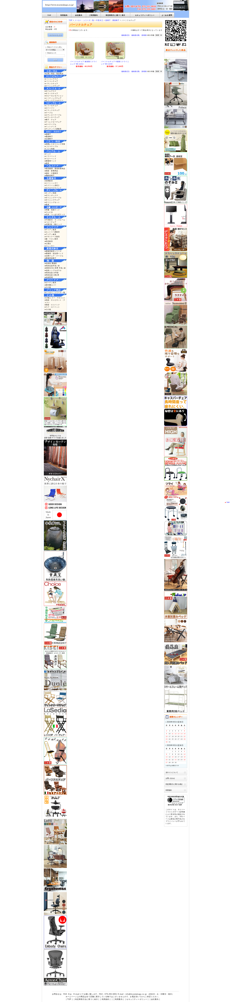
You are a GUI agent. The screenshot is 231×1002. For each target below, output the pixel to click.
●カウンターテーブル (53, 115)
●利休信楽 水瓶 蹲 (52, 275)
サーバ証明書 (179, 812)
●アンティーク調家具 (53, 129)
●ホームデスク (50, 91)
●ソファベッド (50, 156)
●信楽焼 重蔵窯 (51, 263)
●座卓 (47, 204)
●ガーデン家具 (50, 282)
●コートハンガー (51, 183)
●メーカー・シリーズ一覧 (55, 292)
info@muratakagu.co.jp (136, 994)
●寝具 (47, 163)
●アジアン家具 (50, 234)
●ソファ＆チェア (51, 105)
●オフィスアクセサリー (54, 100)
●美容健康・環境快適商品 (55, 168)
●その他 (48, 287)
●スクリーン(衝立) (52, 185)
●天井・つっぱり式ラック (55, 214)
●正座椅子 (49, 139)
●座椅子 (48, 134)
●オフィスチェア (51, 93)
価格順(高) (135, 35)
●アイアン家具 (50, 230)
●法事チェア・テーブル (54, 256)
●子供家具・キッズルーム (55, 220)
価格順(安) (125, 35)
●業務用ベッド (50, 161)
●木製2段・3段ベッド (53, 224)
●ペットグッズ (50, 126)
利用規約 (64, 15)
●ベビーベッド (50, 158)
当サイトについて (172, 772)
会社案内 (78, 15)
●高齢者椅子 (50, 175)
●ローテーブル (50, 124)
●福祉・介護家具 (51, 173)
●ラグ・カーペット (52, 307)
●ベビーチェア (50, 222)
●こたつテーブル (51, 146)
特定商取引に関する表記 (174, 784)
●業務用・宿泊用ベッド (54, 253)
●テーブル (49, 113)
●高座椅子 (49, 136)
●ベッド (48, 154)
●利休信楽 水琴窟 (52, 273)
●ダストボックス (51, 195)
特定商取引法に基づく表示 (86, 999)
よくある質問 (167, 15)
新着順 (144, 35)
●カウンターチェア (52, 117)
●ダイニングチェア (52, 200)
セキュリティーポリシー (145, 15)
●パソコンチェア (51, 81)
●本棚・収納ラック (52, 210)
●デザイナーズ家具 (52, 236)
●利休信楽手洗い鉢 (52, 266)
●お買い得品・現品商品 (54, 73)
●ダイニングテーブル (53, 197)
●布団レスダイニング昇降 (55, 144)
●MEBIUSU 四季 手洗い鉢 (55, 268)
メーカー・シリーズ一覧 (84, 20)
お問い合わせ (170, 778)
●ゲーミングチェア (52, 86)
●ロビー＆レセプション (54, 96)
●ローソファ (50, 108)
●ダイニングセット (52, 202)
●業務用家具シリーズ (53, 251)
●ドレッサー (50, 246)
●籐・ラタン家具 (51, 239)
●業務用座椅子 (50, 258)
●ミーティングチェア (53, 98)
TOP (49, 15)
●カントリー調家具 (52, 232)
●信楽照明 (49, 277)
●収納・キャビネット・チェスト (55, 301)
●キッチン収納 (50, 193)
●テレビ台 (49, 212)
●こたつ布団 (50, 149)
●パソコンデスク (51, 79)
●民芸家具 (49, 241)
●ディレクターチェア (53, 122)
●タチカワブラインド (53, 188)
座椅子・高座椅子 (112, 20)
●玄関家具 (49, 181)
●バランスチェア (51, 83)
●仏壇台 (48, 243)
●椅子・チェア (50, 119)
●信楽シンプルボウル (53, 270)
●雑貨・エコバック (52, 305)
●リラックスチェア (52, 110)
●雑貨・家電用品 (51, 171)
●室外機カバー (50, 285)
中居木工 (99, 20)
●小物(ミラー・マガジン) (55, 298)
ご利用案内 (93, 15)
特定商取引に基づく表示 (115, 15)
